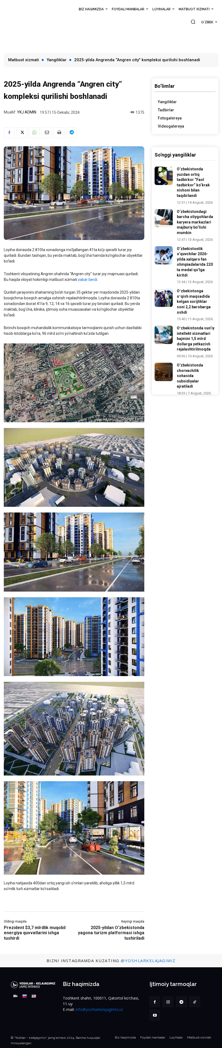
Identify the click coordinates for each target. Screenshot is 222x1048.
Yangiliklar (57, 59)
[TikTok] (195, 1002)
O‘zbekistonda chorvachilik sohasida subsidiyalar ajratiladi (190, 375)
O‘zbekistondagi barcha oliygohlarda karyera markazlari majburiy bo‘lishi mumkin (195, 222)
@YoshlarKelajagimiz (148, 960)
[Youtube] (154, 1015)
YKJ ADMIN (26, 112)
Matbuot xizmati (23, 59)
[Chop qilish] (59, 132)
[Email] (46, 132)
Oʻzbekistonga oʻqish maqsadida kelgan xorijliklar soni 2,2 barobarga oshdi (194, 301)
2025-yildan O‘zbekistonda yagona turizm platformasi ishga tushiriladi (111, 932)
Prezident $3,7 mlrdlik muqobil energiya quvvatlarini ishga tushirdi (35, 932)
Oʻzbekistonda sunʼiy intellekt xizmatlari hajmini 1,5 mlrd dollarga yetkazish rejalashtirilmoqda (195, 338)
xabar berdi (87, 279)
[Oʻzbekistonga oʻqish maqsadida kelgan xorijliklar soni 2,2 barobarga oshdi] (164, 297)
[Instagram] (168, 1002)
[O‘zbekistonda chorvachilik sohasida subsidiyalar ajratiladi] (164, 372)
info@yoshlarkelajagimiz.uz (99, 1009)
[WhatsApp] (34, 132)
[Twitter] (21, 132)
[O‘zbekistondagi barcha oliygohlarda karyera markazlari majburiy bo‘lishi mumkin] (164, 218)
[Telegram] (71, 132)
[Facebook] (9, 132)
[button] (193, 21)
